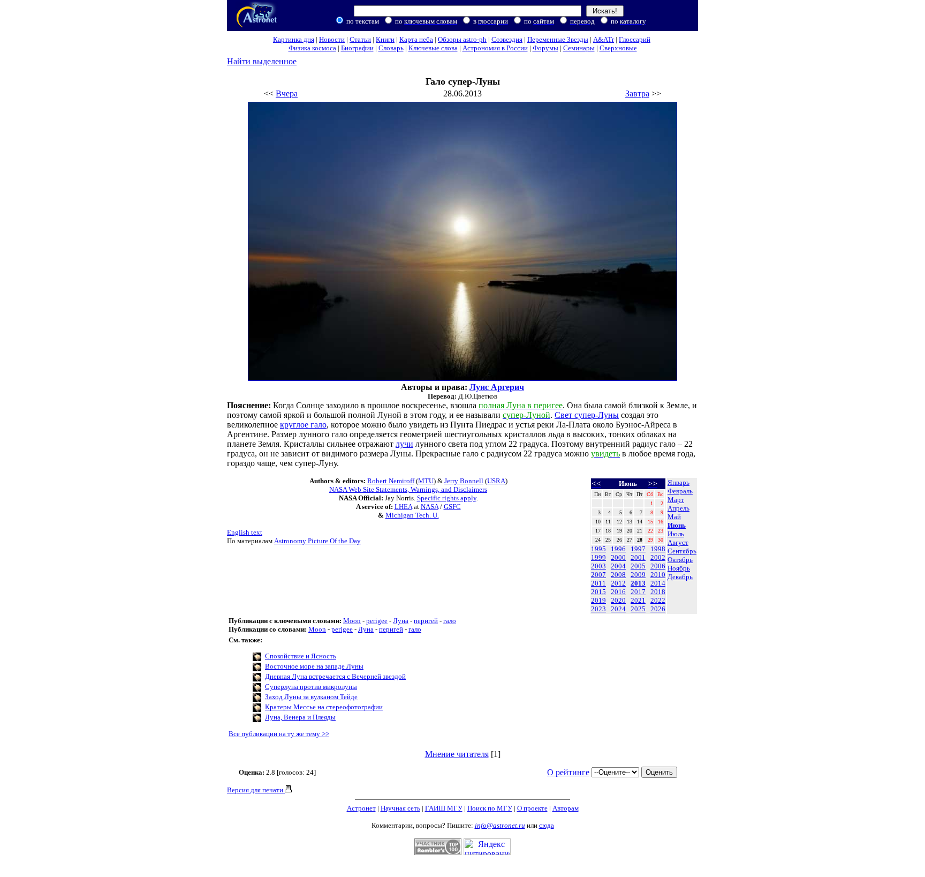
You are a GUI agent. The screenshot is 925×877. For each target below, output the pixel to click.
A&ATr (603, 39)
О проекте (532, 808)
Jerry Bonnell (463, 481)
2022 (657, 600)
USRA (496, 481)
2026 (657, 609)
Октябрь (680, 560)
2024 (618, 609)
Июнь (677, 525)
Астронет (361, 808)
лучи (404, 443)
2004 (618, 566)
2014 (657, 583)
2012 (618, 583)
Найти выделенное (262, 61)
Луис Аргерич (496, 387)
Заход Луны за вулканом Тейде (311, 697)
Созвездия (506, 39)
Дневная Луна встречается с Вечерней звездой (335, 676)
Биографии (357, 48)
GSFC (452, 507)
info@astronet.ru (500, 825)
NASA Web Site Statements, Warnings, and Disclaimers (408, 489)
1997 (638, 549)
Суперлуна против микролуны (311, 687)
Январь (678, 482)
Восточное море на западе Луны (314, 666)
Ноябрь (679, 568)
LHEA (403, 507)
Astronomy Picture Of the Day (317, 541)
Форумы (545, 48)
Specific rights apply (446, 498)
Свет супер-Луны (587, 414)
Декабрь (680, 577)
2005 (638, 566)
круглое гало (303, 424)
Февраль (680, 491)
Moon (352, 621)
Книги (385, 39)
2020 (618, 600)
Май (674, 517)
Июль (676, 534)
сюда (546, 825)
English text (244, 532)
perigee (377, 621)
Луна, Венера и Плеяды (300, 717)
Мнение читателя (457, 754)
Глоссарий (634, 39)
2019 (598, 600)
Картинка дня (293, 39)
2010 (657, 575)
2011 (598, 583)
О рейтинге (568, 772)
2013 (638, 583)
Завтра (637, 93)
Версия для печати (256, 790)
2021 (638, 600)
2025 (638, 609)
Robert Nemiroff (390, 481)
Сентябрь (682, 551)
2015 (598, 592)
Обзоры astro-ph (462, 39)
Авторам (565, 808)
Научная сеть (400, 808)
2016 (618, 592)
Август (678, 542)
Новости (332, 39)
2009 (638, 575)
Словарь (391, 48)
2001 (638, 557)
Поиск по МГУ (489, 808)
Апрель (678, 508)
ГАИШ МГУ (443, 808)
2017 (638, 592)
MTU (426, 481)
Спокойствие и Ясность (300, 656)
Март (676, 500)
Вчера (287, 93)
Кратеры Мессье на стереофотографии (324, 707)
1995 (598, 549)
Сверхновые (618, 48)
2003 (598, 566)
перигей (426, 621)
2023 (598, 609)
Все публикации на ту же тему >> (279, 734)
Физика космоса (312, 48)
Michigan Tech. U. (412, 515)
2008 (618, 575)
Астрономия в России (495, 48)
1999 (598, 557)
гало (449, 621)
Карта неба (416, 39)
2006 (657, 566)
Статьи (360, 39)
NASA (429, 507)
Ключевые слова (433, 48)
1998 (657, 549)
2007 (598, 575)
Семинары (579, 48)
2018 (657, 592)
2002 (657, 557)
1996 (618, 549)
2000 (618, 557)
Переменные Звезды (557, 39)
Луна (400, 621)
